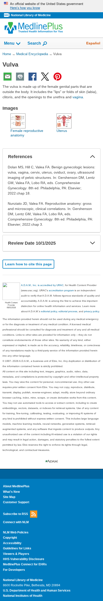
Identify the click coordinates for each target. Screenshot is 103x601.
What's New (11, 492)
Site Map (9, 497)
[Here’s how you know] (51, 6)
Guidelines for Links (17, 548)
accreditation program (61, 290)
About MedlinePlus (16, 486)
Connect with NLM (16, 522)
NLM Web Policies (15, 532)
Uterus (61, 131)
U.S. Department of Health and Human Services (36, 590)
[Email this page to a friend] (7, 77)
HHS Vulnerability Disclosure (23, 559)
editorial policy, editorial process (59, 311)
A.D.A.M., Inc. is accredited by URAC (42, 285)
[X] (45, 77)
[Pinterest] (57, 77)
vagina (77, 97)
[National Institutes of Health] (7, 15)
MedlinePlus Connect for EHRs (25, 564)
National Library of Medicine (31, 15)
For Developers (14, 570)
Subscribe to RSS (15, 513)
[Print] (20, 77)
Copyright (10, 537)
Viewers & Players (16, 554)
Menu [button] (9, 43)
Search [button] (34, 43)
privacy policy (91, 311)
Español (93, 43)
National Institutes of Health (22, 596)
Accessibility (12, 543)
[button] (92, 156)
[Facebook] (33, 77)
